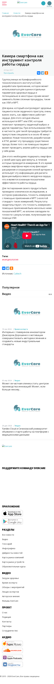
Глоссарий (7, 544)
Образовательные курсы (13, 566)
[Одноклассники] (46, 73)
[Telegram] (42, 73)
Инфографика (8, 548)
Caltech (17, 273)
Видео (17, 380)
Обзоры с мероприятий (13, 587)
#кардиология (10, 259)
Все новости (8, 534)
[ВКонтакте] (38, 73)
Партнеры (6, 626)
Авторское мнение (11, 596)
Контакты (6, 621)
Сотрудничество (10, 630)
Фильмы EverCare (10, 601)
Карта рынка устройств (13, 562)
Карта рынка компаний (13, 557)
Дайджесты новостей (12, 553)
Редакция (6, 617)
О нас (4, 612)
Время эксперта (21, 329)
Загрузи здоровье (10, 578)
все (50, 294)
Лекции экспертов (10, 591)
